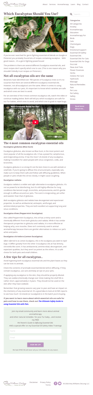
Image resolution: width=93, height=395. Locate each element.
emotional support (78, 50)
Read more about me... (79, 107)
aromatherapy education (76, 31)
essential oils (75, 55)
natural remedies (77, 84)
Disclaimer (34, 382)
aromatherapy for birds (78, 36)
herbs (72, 73)
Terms (48, 385)
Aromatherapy (63, 4)
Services (52, 4)
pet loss (73, 90)
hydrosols (74, 79)
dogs (72, 47)
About (45, 4)
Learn (73, 4)
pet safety (74, 93)
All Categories (76, 24)
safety (72, 96)
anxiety (73, 26)
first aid (73, 64)
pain (72, 87)
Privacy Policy (45, 382)
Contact (85, 4)
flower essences (77, 70)
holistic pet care (77, 76)
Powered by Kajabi (83, 390)
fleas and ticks (76, 67)
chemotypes (75, 44)
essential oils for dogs (79, 61)
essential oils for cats (79, 58)
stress (72, 99)
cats (72, 41)
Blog (78, 4)
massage (74, 81)
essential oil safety (78, 53)
